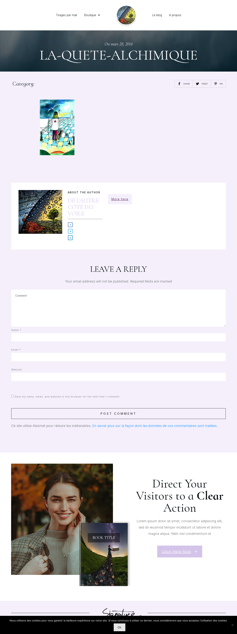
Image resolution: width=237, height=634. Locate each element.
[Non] (232, 625)
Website (16, 369)
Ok (119, 627)
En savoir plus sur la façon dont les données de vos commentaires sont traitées (154, 426)
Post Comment (118, 413)
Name (16, 329)
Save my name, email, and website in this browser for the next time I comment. (67, 396)
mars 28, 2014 (122, 44)
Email (16, 349)
